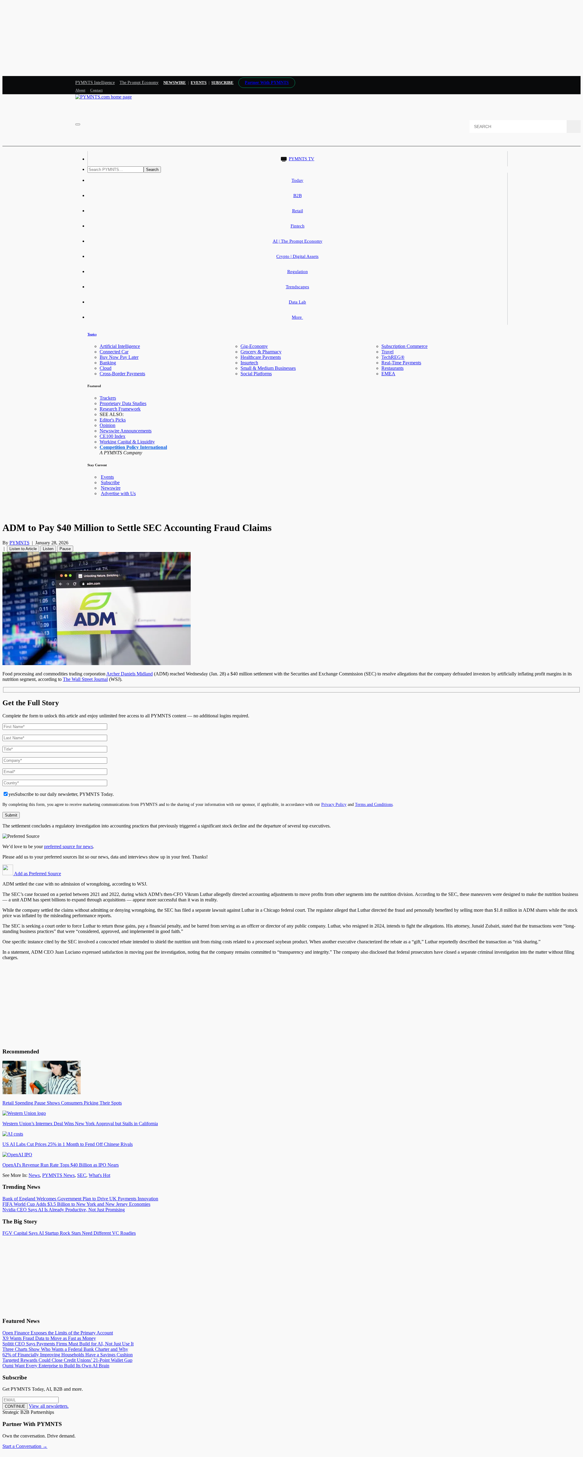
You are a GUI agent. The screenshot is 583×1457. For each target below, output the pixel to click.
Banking (108, 362)
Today (297, 180)
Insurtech (249, 362)
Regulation (297, 271)
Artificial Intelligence (120, 346)
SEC (81, 1175)
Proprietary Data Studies (123, 403)
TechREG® (392, 357)
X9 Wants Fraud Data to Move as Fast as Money (49, 1338)
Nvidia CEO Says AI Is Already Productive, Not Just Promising (63, 1209)
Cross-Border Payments (122, 373)
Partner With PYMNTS (267, 82)
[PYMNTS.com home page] (103, 96)
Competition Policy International (133, 447)
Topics (92, 334)
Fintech (298, 226)
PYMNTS (19, 542)
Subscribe (110, 482)
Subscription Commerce (404, 346)
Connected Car (114, 351)
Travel (387, 351)
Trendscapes (297, 286)
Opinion (107, 425)
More (297, 317)
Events (198, 82)
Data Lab (297, 302)
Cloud (105, 368)
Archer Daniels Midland (129, 673)
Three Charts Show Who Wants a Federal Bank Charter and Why (65, 1349)
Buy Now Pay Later (119, 357)
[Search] (574, 126)
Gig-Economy (254, 346)
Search (152, 169)
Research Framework (120, 408)
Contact (96, 90)
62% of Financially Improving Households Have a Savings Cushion (67, 1354)
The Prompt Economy (139, 82)
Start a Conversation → (24, 1446)
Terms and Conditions (374, 804)
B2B (297, 195)
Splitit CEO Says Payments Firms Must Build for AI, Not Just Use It (68, 1343)
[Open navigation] (77, 124)
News (34, 1175)
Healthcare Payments (260, 357)
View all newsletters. (49, 1406)
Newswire (174, 82)
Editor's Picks (113, 419)
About (80, 90)
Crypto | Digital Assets (297, 256)
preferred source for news (68, 846)
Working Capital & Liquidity (127, 441)
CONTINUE (15, 1406)
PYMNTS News (58, 1175)
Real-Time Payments (401, 362)
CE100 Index (112, 436)
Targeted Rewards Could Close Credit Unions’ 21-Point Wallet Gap (67, 1360)
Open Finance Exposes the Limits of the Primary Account (57, 1332)
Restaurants (392, 368)
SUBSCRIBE (222, 82)
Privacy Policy (333, 804)
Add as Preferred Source (37, 873)
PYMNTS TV (301, 158)
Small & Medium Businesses (268, 368)
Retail (297, 210)
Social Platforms (256, 373)
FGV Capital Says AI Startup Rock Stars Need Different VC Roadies (69, 1233)
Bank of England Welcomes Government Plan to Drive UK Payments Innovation (80, 1198)
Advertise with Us (118, 493)
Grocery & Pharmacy (260, 351)
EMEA (388, 373)
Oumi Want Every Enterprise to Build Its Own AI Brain (55, 1365)
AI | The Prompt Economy (297, 241)
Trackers (108, 398)
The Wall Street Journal (85, 679)
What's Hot (99, 1175)
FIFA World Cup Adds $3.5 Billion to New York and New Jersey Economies (76, 1204)
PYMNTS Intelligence (95, 82)
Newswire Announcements (126, 430)
